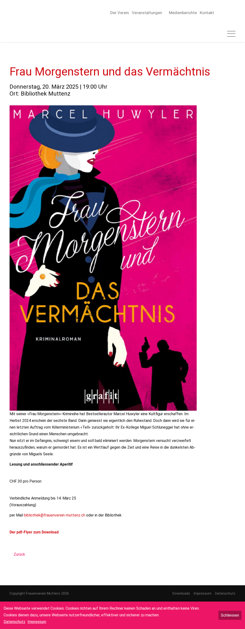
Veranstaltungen (147, 12)
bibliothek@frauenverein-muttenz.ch (54, 515)
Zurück (19, 554)
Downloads (181, 593)
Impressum (203, 593)
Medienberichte (183, 12)
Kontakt (207, 12)
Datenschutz (225, 593)
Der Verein (119, 12)
